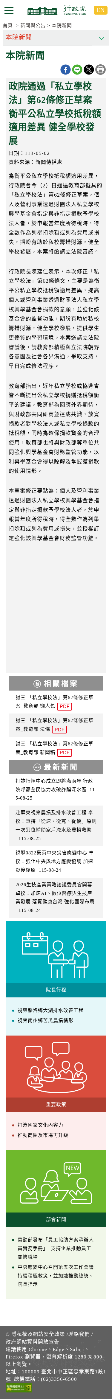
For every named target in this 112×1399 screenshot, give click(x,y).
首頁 (8, 25)
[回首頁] (56, 10)
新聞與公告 (33, 25)
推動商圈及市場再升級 (43, 1135)
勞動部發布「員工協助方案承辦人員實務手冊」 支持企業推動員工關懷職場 (56, 1248)
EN (101, 10)
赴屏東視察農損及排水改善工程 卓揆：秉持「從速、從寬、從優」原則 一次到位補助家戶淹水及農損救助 (56, 825)
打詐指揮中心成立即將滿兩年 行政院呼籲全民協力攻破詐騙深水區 (55, 789)
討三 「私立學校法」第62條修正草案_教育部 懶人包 (54, 702)
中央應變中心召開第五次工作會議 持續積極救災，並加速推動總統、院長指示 (56, 1276)
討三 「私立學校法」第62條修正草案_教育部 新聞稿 (54, 748)
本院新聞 (62, 25)
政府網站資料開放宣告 (32, 1342)
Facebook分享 (65, 69)
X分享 (89, 69)
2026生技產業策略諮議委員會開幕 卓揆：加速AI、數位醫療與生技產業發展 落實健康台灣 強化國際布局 (55, 897)
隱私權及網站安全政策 (38, 1334)
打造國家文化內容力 (40, 1125)
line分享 (77, 69)
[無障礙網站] (19, 1389)
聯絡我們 (79, 1334)
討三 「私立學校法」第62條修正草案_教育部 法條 (54, 725)
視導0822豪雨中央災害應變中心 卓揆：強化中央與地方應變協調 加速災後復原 (55, 861)
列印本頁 (100, 69)
